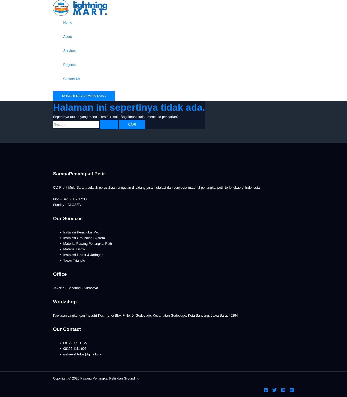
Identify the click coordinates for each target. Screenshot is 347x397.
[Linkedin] (292, 391)
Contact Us (71, 79)
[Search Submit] (109, 124)
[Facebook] (266, 391)
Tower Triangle (74, 260)
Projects (69, 65)
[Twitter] (274, 391)
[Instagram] (283, 391)
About (67, 37)
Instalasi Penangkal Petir (82, 232)
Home (67, 23)
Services (70, 51)
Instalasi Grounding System (84, 238)
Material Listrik (74, 249)
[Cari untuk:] (86, 124)
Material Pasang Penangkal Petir (87, 244)
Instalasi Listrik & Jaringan (83, 255)
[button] (84, 96)
